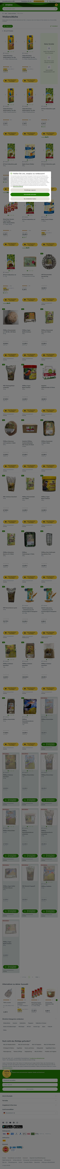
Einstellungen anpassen (30, 190)
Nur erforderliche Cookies (30, 199)
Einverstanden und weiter (30, 194)
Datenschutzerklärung (18, 186)
